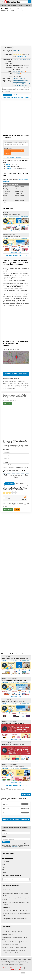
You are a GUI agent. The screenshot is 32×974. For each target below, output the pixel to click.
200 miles (7, 154)
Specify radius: (8, 148)
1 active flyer (16, 50)
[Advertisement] (16, 29)
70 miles (20, 151)
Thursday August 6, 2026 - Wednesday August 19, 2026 (13, 680)
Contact (22, 968)
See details (27, 973)
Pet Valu (15, 48)
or (16, 477)
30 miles (14, 151)
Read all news (25, 794)
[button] (16, 357)
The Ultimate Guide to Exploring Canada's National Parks (16, 914)
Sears (4, 872)
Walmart (4, 870)
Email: (4, 836)
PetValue (8, 168)
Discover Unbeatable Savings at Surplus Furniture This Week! (15, 903)
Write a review (20, 56)
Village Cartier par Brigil (12, 932)
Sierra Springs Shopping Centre (14, 947)
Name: (4, 830)
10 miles (7, 151)
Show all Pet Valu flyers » (16, 255)
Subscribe (6, 842)
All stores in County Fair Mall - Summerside (15, 819)
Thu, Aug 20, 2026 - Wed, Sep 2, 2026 (11, 214)
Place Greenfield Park (11, 944)
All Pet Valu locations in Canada (12, 157)
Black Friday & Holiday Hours (11, 968)
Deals (28, 5)
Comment (5, 462)
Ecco (3, 867)
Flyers (20, 5)
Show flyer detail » (16, 231)
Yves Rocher (5, 861)
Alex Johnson (19, 88)
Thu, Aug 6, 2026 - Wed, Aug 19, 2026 (11, 236)
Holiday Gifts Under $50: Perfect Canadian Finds (15, 911)
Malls (4, 5)
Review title (6, 456)
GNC (3, 864)
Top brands (12, 5)
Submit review (8, 509)
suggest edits (13, 89)
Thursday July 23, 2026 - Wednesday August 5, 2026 (13, 701)
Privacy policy (14, 846)
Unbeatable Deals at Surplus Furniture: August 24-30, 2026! (15, 898)
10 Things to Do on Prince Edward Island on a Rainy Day (14, 919)
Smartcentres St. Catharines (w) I (14, 942)
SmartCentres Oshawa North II (14, 950)
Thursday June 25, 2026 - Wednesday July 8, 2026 (12, 744)
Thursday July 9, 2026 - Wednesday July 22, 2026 (12, 723)
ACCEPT (23, 973)
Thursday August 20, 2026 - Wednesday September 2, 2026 (14, 658)
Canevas (8, 934)
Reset (17, 509)
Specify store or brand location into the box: (15, 142)
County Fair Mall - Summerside (21, 59)
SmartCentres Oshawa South (13, 953)
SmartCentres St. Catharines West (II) (14, 938)
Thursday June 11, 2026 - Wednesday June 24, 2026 (13, 766)
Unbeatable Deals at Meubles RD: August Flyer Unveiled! (15, 894)
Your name (6, 449)
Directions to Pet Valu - (16, 374)
